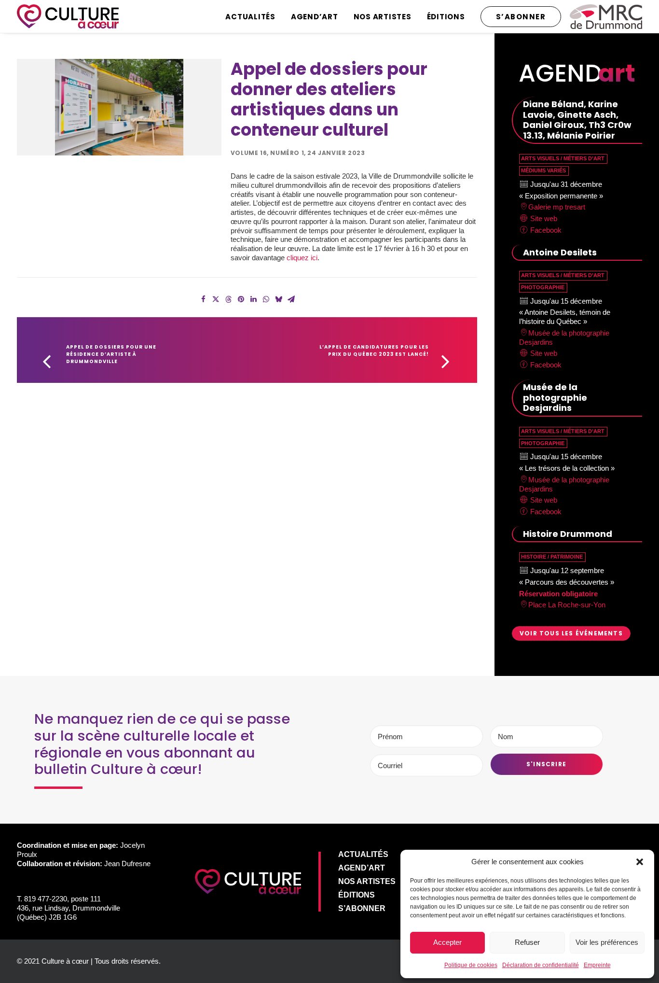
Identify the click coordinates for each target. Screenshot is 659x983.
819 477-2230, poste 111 (62, 899)
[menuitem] (253, 16)
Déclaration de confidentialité (540, 965)
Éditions (446, 17)
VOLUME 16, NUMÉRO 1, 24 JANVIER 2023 (298, 153)
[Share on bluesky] (278, 299)
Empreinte (597, 965)
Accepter (447, 942)
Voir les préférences (607, 942)
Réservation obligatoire (558, 594)
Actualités (250, 17)
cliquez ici (302, 257)
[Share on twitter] (215, 299)
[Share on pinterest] (241, 299)
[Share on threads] (228, 299)
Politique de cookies (470, 965)
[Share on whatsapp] (266, 299)
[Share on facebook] (203, 299)
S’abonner (361, 908)
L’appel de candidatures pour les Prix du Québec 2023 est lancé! (374, 350)
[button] (640, 862)
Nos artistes (383, 17)
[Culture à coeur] (68, 16)
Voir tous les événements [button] (571, 633)
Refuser (527, 942)
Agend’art (314, 17)
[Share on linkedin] (253, 299)
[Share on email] (291, 299)
